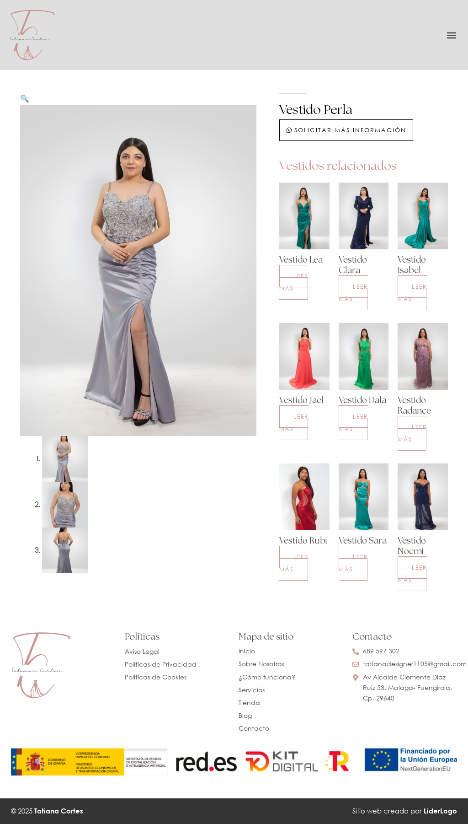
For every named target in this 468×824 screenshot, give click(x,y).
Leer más (293, 282)
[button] (451, 35)
